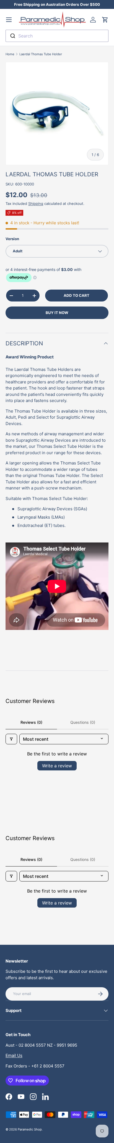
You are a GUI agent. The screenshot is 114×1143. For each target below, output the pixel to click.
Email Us (14, 1055)
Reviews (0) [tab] (31, 722)
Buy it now (57, 312)
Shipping (35, 203)
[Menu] (9, 20)
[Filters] (11, 739)
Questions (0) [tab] (82, 722)
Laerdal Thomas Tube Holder (40, 54)
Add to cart (76, 295)
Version (12, 239)
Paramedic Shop (30, 1129)
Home (10, 54)
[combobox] (57, 36)
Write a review (57, 765)
